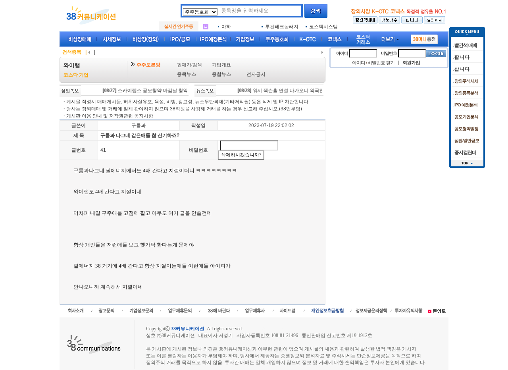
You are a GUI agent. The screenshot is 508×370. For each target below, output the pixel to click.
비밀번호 (198, 150)
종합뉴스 (221, 74)
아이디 (342, 53)
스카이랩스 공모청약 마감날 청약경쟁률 (150, 90)
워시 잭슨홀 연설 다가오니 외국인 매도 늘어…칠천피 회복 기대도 (312, 90)
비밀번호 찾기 (381, 63)
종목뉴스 (186, 74)
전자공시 (256, 74)
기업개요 (221, 64)
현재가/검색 (189, 64)
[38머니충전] (424, 37)
